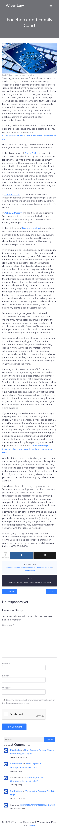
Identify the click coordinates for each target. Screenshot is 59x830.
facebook (12, 582)
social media (35, 582)
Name (6, 663)
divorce (8, 568)
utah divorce (46, 582)
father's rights (22, 582)
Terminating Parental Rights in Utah (37, 804)
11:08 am (32, 75)
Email (5, 675)
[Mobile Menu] (50, 5)
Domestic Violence (20, 568)
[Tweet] (45, 555)
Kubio (32, 825)
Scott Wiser (7, 75)
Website (6, 687)
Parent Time (47, 568)
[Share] (21, 555)
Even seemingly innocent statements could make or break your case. (27, 449)
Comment (8, 625)
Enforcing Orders (34, 568)
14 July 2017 (20, 75)
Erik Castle (15, 750)
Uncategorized (29, 571)
